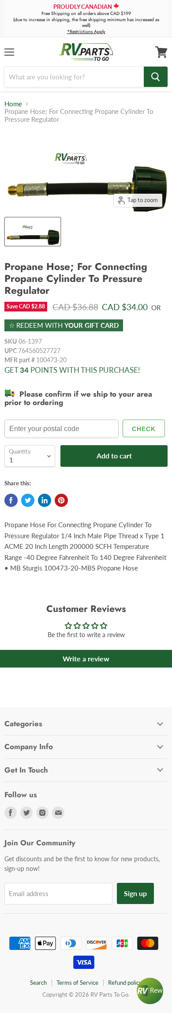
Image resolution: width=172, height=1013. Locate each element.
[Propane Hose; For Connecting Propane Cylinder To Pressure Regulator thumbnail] (32, 232)
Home (13, 104)
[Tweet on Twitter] (27, 500)
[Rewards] (150, 991)
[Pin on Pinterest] (61, 500)
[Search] (156, 77)
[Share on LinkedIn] (44, 500)
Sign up (135, 893)
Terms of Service (77, 982)
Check (144, 428)
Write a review (86, 658)
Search (38, 982)
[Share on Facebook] (11, 500)
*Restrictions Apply (86, 31)
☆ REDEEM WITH (64, 325)
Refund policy (125, 982)
